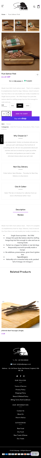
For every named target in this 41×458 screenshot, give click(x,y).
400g (27, 106)
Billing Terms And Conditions (20, 400)
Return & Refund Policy (20, 396)
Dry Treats (20, 439)
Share (2, 140)
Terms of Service (20, 386)
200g (20, 105)
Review (21, 215)
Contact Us (20, 411)
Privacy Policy (20, 390)
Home (3, 14)
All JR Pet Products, (16, 127)
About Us (20, 414)
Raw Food (20, 428)
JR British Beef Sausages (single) (12, 330)
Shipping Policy (20, 393)
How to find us (20, 417)
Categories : (5, 127)
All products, (27, 127)
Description (20, 210)
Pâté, (33, 127)
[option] (7, 26)
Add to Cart (22, 114)
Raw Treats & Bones (20, 435)
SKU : (3, 124)
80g (12, 106)
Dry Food (20, 432)
